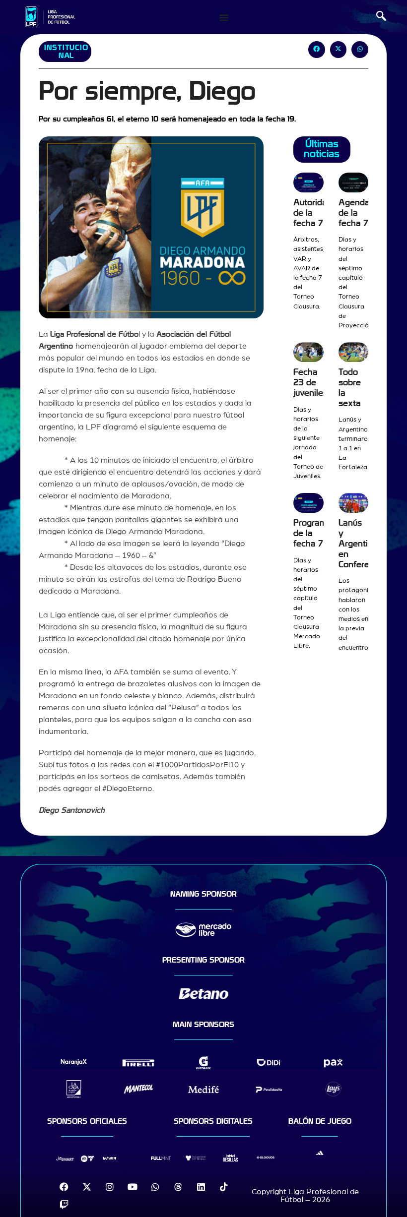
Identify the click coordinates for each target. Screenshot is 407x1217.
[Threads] (178, 1187)
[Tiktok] (224, 1187)
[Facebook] (64, 1187)
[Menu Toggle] (224, 17)
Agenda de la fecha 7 (354, 213)
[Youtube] (132, 1187)
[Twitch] (64, 1205)
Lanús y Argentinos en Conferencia (362, 543)
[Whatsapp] (155, 1187)
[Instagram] (110, 1187)
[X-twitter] (87, 1187)
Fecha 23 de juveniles (310, 382)
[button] (381, 17)
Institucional (66, 52)
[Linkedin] (201, 1187)
